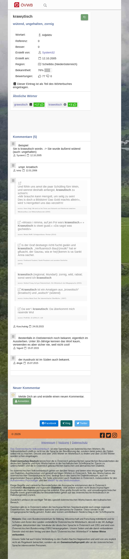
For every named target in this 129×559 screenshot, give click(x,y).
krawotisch (55, 104)
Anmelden (23, 401)
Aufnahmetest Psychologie (24, 480)
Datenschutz (80, 442)
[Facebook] (102, 436)
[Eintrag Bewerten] (84, 17)
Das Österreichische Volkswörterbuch (29, 448)
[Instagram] (115, 436)
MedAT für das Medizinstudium (64, 480)
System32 (48, 52)
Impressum (48, 442)
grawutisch (21, 104)
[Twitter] (108, 436)
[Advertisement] (50, 123)
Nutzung (63, 442)
